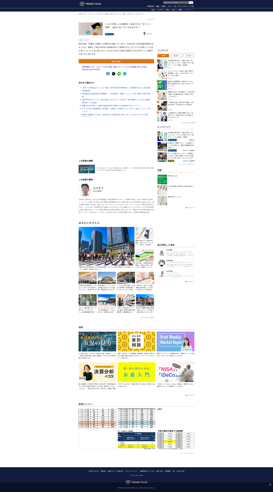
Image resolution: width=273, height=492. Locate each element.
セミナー (172, 6)
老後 (167, 10)
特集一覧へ (189, 207)
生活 (152, 10)
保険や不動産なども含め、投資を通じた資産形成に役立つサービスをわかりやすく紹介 (115, 114)
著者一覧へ (189, 281)
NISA (86, 40)
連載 (157, 6)
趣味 (180, 10)
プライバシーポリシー (131, 471)
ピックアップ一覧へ (186, 164)
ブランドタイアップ (185, 6)
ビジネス (160, 10)
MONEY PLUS (82, 14)
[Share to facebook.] (108, 73)
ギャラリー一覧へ (187, 453)
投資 (81, 40)
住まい (174, 10)
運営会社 (103, 471)
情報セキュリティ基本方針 (115, 471)
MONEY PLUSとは (94, 471)
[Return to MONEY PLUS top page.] (90, 4)
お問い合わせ (159, 471)
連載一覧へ (189, 395)
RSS (173, 471)
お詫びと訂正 (180, 471)
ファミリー (188, 10)
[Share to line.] (119, 73)
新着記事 (150, 6)
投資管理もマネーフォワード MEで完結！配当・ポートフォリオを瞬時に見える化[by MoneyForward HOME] (114, 68)
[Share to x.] (113, 73)
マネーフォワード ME (136, 475)
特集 (163, 6)
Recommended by (145, 317)
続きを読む (116, 61)
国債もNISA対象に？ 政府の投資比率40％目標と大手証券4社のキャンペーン (111, 105)
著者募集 (168, 471)
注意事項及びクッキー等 (147, 471)
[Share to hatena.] (124, 73)
